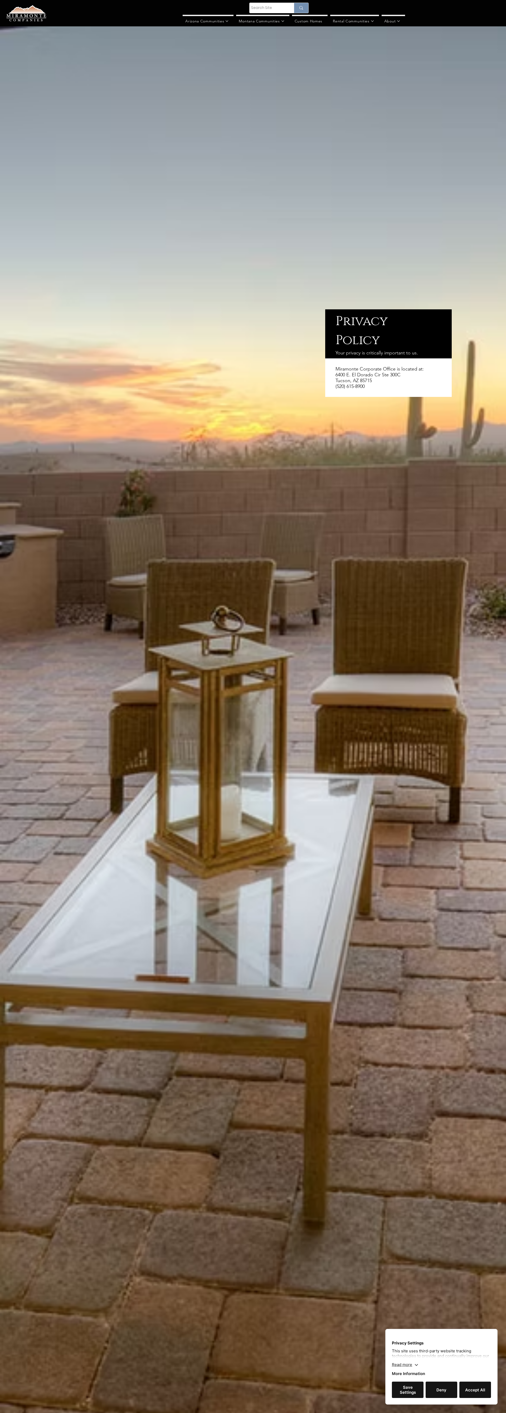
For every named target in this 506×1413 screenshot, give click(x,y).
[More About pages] (398, 21)
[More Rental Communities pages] (372, 21)
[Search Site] (301, 8)
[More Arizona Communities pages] (227, 21)
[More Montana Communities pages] (282, 21)
